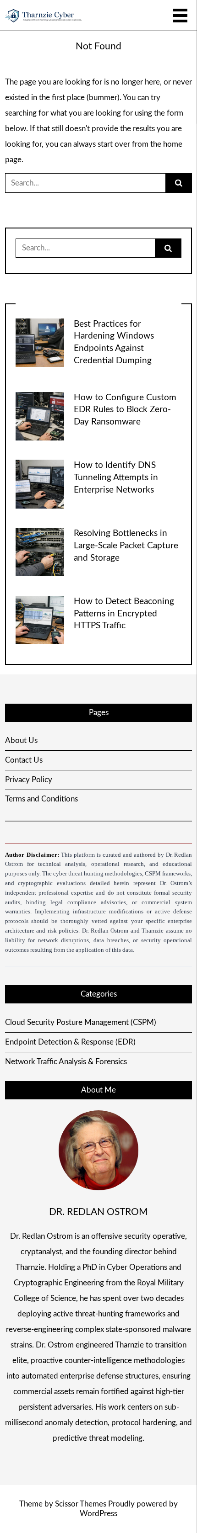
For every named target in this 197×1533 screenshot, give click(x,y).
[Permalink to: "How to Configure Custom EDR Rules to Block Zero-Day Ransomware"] (40, 415)
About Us (21, 740)
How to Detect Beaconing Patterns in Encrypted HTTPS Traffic (124, 614)
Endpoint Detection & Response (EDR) (70, 1042)
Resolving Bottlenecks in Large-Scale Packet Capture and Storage (126, 545)
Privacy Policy (28, 780)
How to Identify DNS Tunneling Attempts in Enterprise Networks (116, 477)
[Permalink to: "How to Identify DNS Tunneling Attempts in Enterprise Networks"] (40, 484)
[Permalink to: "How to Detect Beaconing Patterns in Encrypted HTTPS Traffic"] (40, 619)
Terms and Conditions (41, 799)
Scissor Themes (80, 1504)
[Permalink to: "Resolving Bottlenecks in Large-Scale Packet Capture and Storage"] (40, 551)
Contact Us (24, 760)
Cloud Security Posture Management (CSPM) (80, 1022)
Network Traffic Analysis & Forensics (66, 1062)
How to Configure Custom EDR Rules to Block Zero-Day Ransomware (125, 410)
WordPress (98, 1513)
